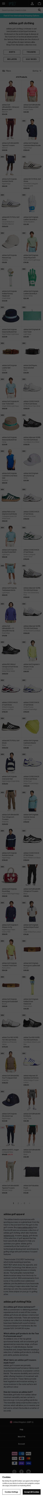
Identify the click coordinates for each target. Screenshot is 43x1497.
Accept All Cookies (31, 1492)
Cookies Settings (11, 1492)
